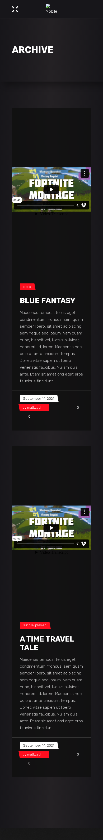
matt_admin (36, 407)
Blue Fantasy (47, 300)
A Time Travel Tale (47, 643)
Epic (27, 287)
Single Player (34, 625)
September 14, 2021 (38, 399)
